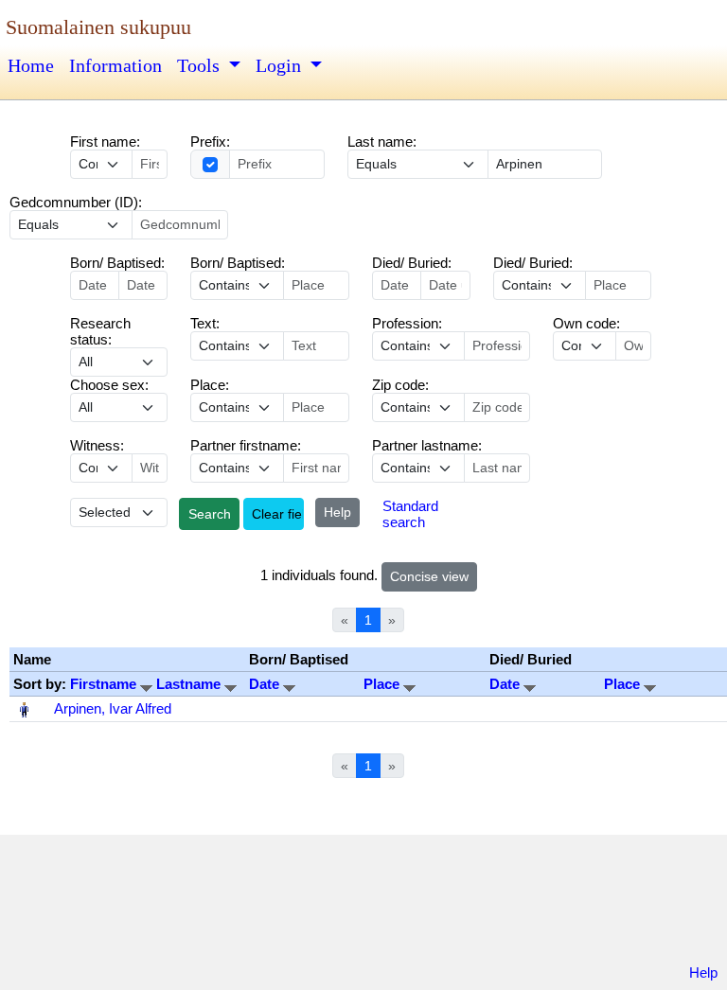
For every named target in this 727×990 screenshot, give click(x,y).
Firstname (105, 684)
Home (31, 65)
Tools (200, 65)
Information (115, 65)
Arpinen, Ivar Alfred (112, 708)
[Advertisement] (363, 903)
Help (337, 512)
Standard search (410, 514)
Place (383, 684)
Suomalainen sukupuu (98, 27)
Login (281, 65)
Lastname (190, 684)
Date (266, 684)
